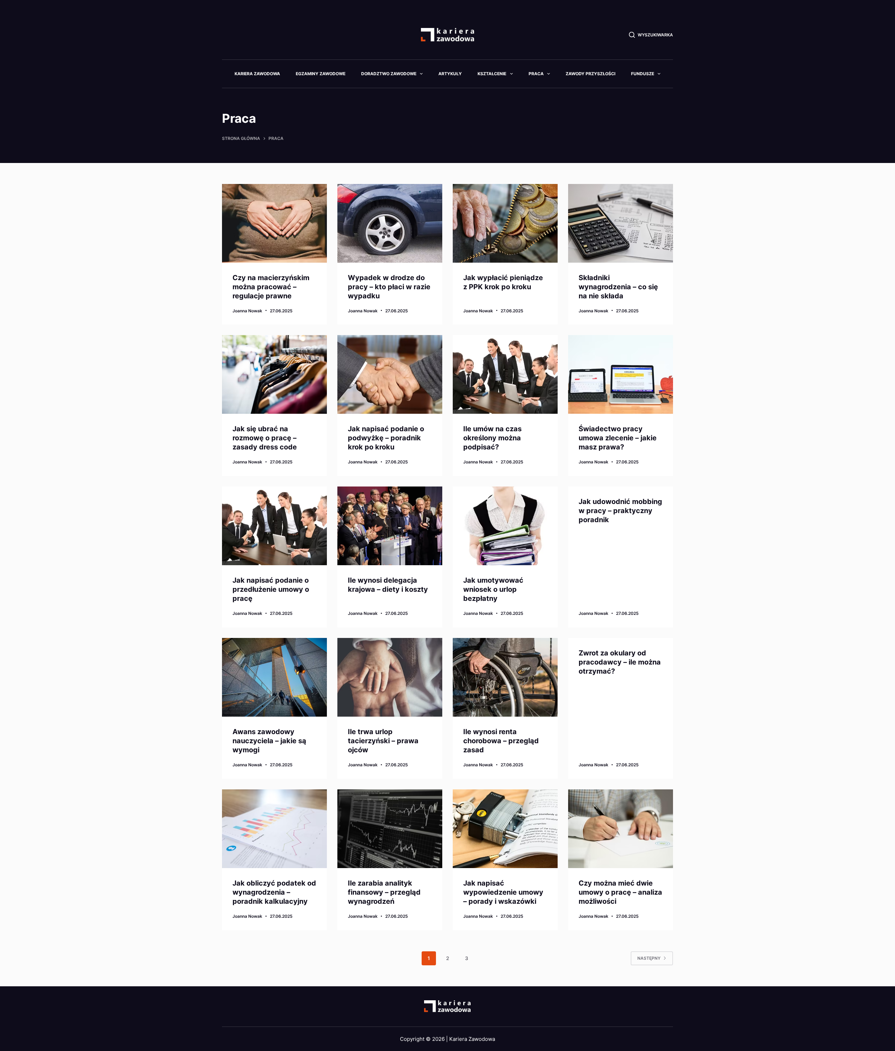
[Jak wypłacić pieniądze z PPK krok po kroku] (505, 223)
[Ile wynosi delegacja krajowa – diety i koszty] (389, 526)
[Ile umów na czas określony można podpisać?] (505, 374)
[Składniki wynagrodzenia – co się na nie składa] (620, 223)
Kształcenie (492, 73)
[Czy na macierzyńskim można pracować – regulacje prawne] (274, 223)
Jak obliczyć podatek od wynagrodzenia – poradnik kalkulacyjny (274, 892)
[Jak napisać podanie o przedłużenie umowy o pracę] (274, 526)
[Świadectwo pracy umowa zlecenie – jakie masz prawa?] (620, 374)
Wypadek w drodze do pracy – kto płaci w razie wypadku (389, 287)
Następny (648, 958)
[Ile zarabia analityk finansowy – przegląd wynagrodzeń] (389, 828)
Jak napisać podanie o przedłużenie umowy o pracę (270, 589)
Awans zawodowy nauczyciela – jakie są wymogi (269, 740)
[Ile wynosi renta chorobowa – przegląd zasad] (505, 677)
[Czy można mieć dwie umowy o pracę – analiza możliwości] (620, 828)
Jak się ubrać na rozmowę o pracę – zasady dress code (264, 438)
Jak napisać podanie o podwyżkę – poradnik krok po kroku (386, 438)
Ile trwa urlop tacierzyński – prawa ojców (383, 740)
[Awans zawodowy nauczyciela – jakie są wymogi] (274, 677)
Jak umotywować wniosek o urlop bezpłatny (493, 589)
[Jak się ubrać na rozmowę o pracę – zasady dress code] (274, 374)
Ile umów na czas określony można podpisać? (492, 438)
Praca (536, 73)
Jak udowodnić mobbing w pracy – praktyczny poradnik (620, 510)
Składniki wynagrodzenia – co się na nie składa (618, 287)
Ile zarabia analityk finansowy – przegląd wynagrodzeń (384, 892)
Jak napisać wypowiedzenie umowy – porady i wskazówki (503, 892)
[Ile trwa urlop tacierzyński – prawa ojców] (389, 677)
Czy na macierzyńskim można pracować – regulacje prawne (270, 287)
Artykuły (450, 73)
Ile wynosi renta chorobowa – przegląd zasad (501, 740)
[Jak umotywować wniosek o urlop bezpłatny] (505, 526)
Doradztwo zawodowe (388, 73)
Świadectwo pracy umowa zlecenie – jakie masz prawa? (618, 438)
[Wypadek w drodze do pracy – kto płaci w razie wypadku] (389, 223)
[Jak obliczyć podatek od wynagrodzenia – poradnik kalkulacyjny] (274, 828)
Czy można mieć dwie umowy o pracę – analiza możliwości (620, 892)
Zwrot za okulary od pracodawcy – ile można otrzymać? (620, 662)
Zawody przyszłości (590, 73)
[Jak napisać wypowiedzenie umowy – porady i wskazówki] (505, 828)
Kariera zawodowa (257, 73)
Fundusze (642, 73)
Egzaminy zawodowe (320, 73)
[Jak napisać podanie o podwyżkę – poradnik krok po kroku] (389, 374)
